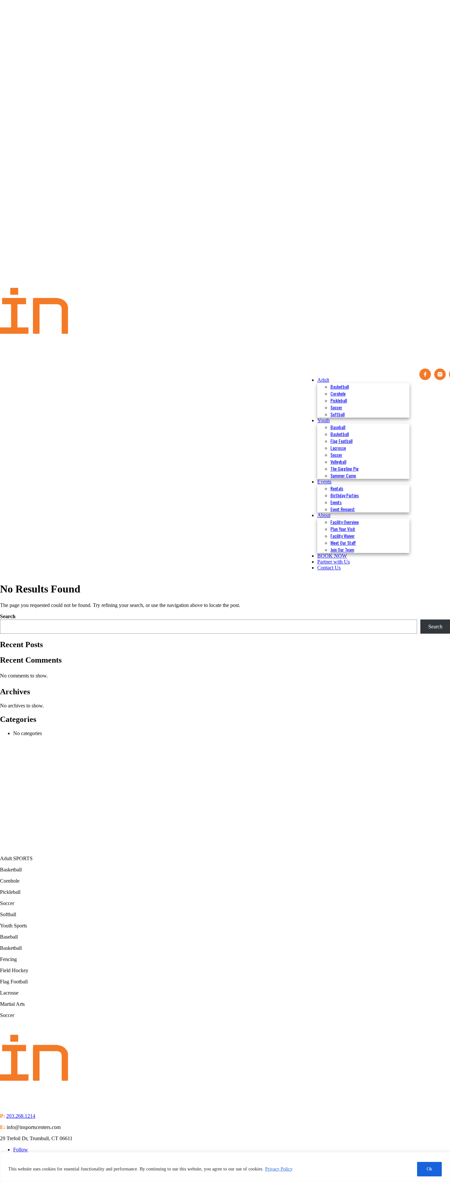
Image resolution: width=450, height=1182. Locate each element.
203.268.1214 (20, 1116)
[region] (225, 1167)
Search (7, 616)
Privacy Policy (279, 1169)
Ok (429, 1169)
